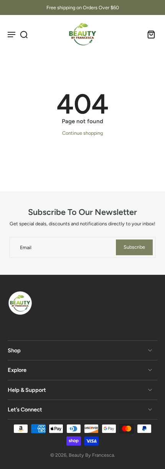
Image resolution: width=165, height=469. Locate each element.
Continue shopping (82, 133)
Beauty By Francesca (91, 455)
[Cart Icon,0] (148, 34)
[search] (23, 34)
